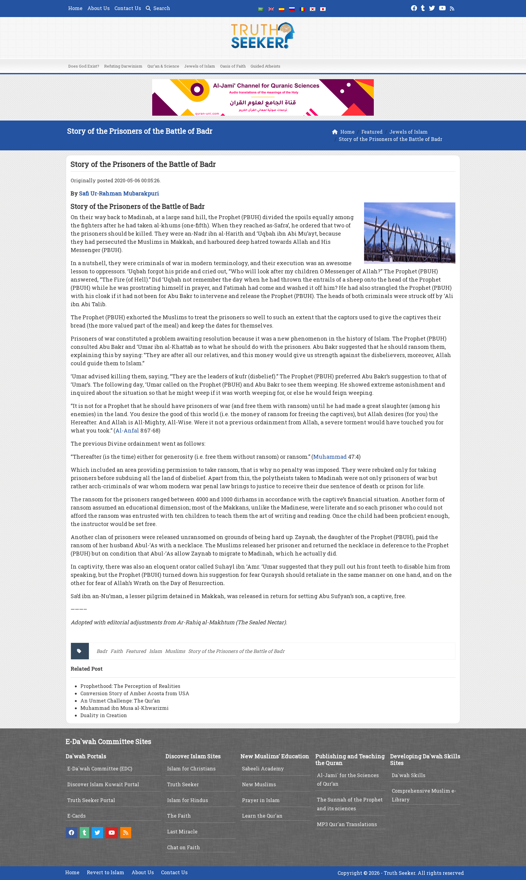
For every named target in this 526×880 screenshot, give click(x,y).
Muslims (175, 651)
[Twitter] (433, 7)
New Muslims (259, 784)
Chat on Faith (183, 847)
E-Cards (76, 815)
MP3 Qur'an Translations (347, 824)
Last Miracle (182, 831)
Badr (101, 651)
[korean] (312, 8)
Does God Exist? (83, 66)
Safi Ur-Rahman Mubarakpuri (119, 193)
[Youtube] (443, 7)
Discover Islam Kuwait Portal (103, 784)
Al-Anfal (127, 430)
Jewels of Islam (199, 66)
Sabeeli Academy (263, 768)
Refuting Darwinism (123, 66)
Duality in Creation (103, 715)
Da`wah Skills (408, 775)
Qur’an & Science (163, 66)
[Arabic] (261, 8)
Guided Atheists (265, 66)
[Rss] (453, 7)
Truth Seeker (183, 784)
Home (75, 8)
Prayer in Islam (261, 800)
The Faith (179, 815)
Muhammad (330, 456)
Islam (155, 651)
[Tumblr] (423, 7)
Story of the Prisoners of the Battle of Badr (236, 651)
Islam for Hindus (187, 800)
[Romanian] (302, 8)
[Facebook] (415, 7)
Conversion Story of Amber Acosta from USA (134, 693)
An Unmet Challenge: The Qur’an (120, 700)
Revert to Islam (105, 872)
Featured (136, 651)
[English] (271, 8)
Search (161, 8)
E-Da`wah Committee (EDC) (99, 768)
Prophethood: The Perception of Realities (130, 686)
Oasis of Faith (233, 66)
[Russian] (292, 8)
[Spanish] (281, 8)
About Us (98, 8)
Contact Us (127, 8)
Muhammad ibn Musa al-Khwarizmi (124, 708)
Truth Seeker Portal (91, 800)
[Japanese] (323, 8)
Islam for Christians (191, 768)
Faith (116, 651)
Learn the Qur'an (262, 815)
